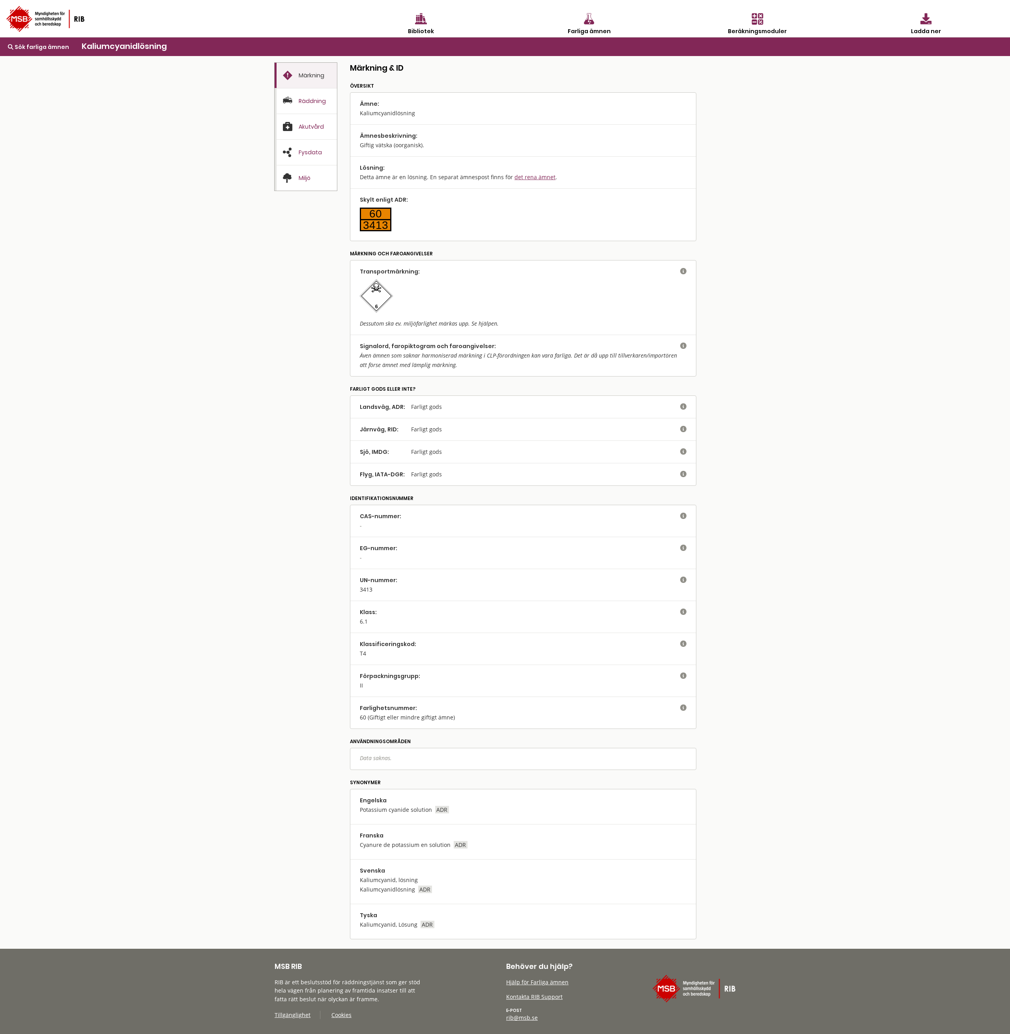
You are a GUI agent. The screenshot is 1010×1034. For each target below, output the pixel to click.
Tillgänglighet (292, 1015)
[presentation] (306, 75)
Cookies (341, 1015)
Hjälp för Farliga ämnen (537, 982)
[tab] (306, 75)
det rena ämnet (535, 177)
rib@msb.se (522, 1017)
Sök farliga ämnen (41, 47)
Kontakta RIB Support (534, 996)
